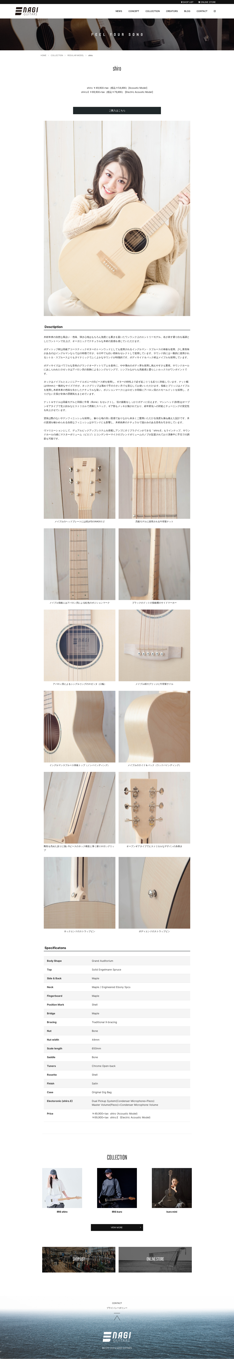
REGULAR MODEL (75, 55)
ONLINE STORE (208, 2)
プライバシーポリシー (117, 1308)
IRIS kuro (117, 1211)
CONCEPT (133, 11)
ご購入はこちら (117, 110)
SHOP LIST (187, 2)
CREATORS (172, 11)
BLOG (187, 11)
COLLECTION (152, 11)
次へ (183, 220)
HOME (43, 55)
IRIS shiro (62, 1211)
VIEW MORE (117, 1227)
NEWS (119, 11)
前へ (50, 220)
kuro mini (172, 1211)
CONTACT (202, 11)
